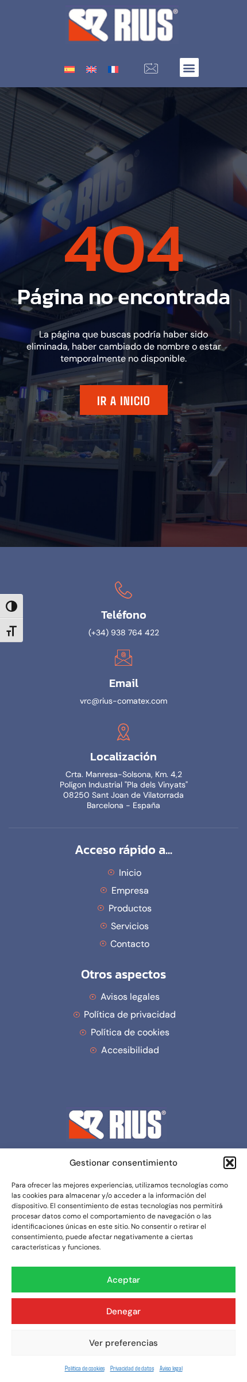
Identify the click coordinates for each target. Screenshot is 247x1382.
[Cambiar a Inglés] (91, 68)
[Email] (123, 657)
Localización (123, 756)
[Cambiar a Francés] (113, 68)
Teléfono (123, 614)
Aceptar (123, 1280)
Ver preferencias (123, 1343)
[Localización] (123, 731)
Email (123, 683)
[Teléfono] (123, 590)
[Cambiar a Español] (69, 68)
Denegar (123, 1311)
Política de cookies (85, 1368)
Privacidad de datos (132, 1368)
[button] (230, 1163)
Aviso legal (171, 1368)
